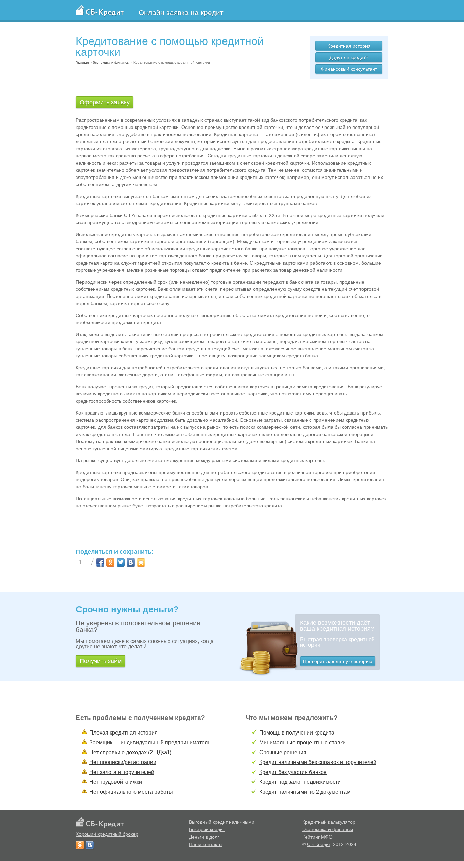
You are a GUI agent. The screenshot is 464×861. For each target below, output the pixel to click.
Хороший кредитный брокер (107, 834)
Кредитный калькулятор (328, 822)
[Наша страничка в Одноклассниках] (80, 845)
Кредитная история (349, 46)
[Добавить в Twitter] (121, 562)
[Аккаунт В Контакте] (90, 845)
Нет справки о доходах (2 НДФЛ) (130, 752)
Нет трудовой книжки (115, 782)
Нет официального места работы (131, 792)
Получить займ (100, 661)
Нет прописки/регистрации (122, 762)
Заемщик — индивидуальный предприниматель (149, 742)
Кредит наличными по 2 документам (305, 792)
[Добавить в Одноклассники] (110, 562)
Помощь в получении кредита (296, 733)
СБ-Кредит (318, 844)
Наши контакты (205, 844)
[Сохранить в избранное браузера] (141, 562)
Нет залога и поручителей (121, 772)
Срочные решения (282, 752)
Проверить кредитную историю (337, 661)
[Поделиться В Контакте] (131, 562)
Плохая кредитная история (123, 733)
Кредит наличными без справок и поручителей (317, 762)
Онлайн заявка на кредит (181, 12)
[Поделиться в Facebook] (100, 562)
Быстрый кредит (207, 829)
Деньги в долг (204, 837)
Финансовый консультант (349, 69)
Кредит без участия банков (293, 772)
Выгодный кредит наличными (221, 822)
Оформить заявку (104, 102)
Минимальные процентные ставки (302, 742)
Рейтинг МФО (317, 837)
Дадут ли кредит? (348, 57)
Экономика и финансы (327, 829)
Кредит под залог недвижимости (300, 782)
